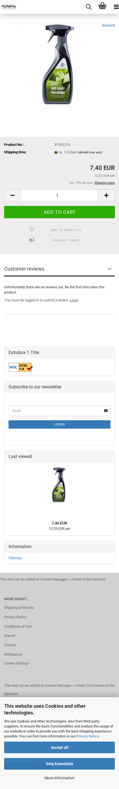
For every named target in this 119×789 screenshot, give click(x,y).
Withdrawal (13, 654)
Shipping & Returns (19, 607)
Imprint (9, 635)
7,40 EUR (59, 523)
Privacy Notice (87, 736)
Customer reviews (24, 269)
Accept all (59, 747)
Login (73, 300)
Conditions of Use (18, 626)
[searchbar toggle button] (88, 7)
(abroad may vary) (90, 152)
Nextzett (108, 25)
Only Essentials (59, 764)
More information (59, 778)
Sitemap (15, 558)
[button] (12, 195)
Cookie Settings (16, 663)
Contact (10, 645)
